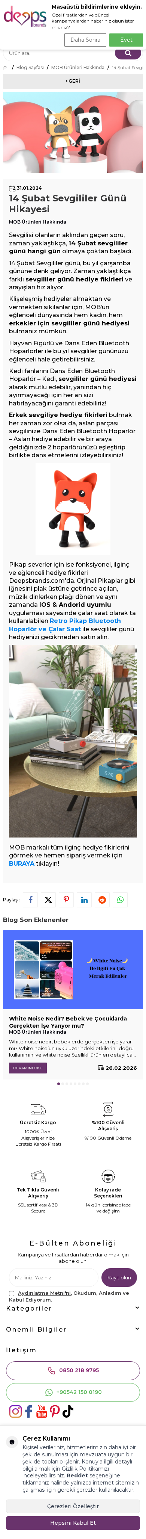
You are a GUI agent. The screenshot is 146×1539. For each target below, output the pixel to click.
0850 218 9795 (79, 1370)
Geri (73, 81)
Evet (126, 39)
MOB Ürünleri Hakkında (77, 67)
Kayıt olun (119, 1277)
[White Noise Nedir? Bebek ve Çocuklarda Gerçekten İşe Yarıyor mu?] (73, 969)
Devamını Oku (28, 1068)
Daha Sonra (85, 39)
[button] (58, 1083)
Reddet (77, 1475)
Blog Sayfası (30, 67)
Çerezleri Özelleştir (73, 1506)
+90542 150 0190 (79, 1392)
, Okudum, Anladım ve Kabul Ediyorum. (69, 1296)
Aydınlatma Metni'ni (44, 1293)
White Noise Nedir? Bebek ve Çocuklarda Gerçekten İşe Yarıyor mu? (68, 1022)
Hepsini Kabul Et (73, 1522)
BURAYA (21, 863)
